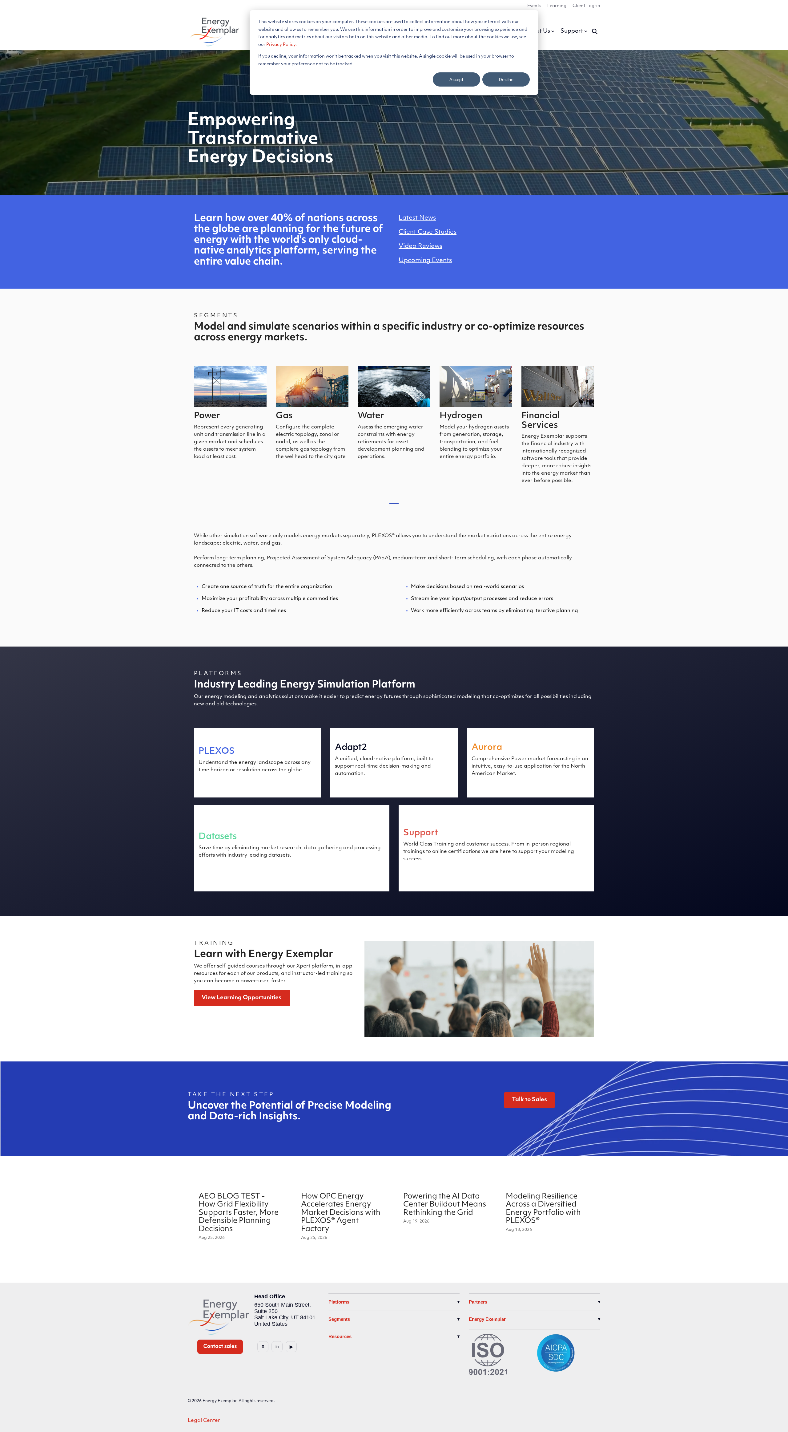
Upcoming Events (425, 261)
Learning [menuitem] (556, 6)
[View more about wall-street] (557, 386)
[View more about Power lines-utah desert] (230, 386)
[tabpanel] (230, 427)
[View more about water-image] (394, 386)
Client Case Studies (427, 232)
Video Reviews (420, 246)
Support (572, 31)
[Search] (595, 31)
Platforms (338, 1301)
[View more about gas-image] (312, 386)
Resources (340, 1336)
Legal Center (204, 1420)
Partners (478, 1301)
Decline (506, 79)
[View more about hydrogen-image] (476, 386)
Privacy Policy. (281, 45)
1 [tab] (392, 506)
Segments (339, 1319)
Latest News (417, 218)
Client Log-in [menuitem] (586, 6)
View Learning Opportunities (242, 998)
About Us (537, 31)
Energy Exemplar (487, 1319)
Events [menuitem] (534, 6)
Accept (456, 79)
